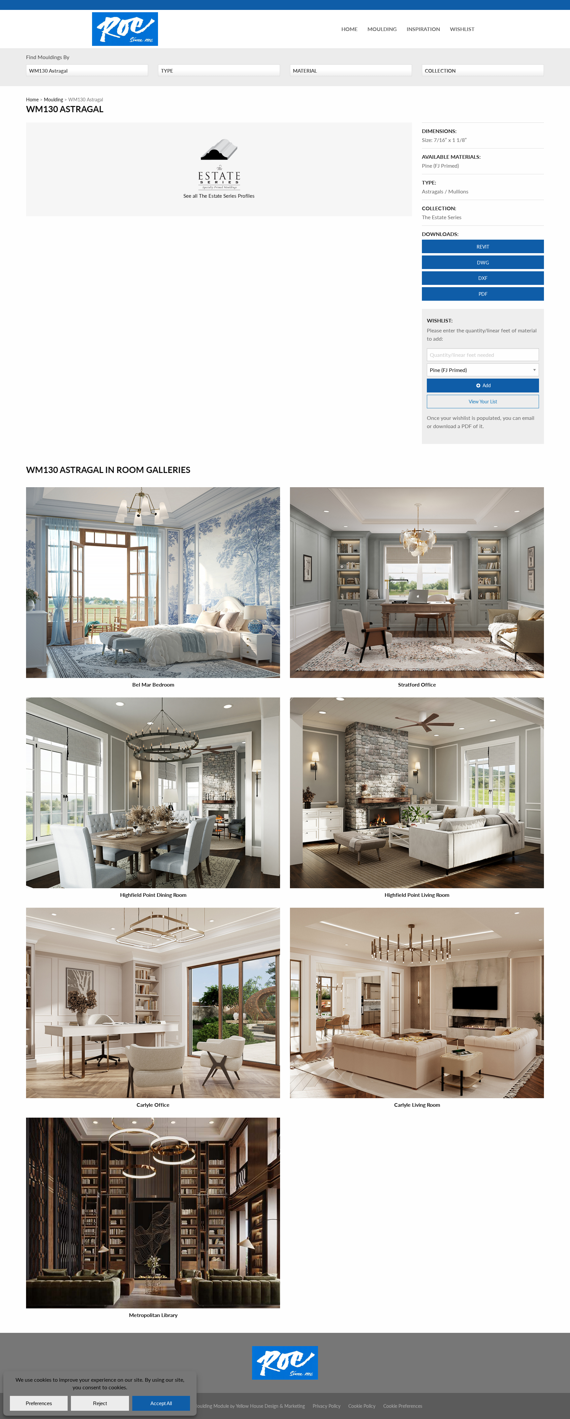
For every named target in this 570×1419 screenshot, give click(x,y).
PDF (483, 293)
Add (487, 385)
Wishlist (462, 29)
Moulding (382, 29)
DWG (483, 262)
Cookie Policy (361, 1405)
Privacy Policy (326, 1405)
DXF (483, 278)
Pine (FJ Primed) (440, 165)
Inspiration (423, 29)
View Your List (483, 401)
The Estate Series (441, 217)
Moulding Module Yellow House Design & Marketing (249, 1405)
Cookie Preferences (402, 1405)
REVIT (483, 246)
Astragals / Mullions (445, 191)
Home (349, 29)
